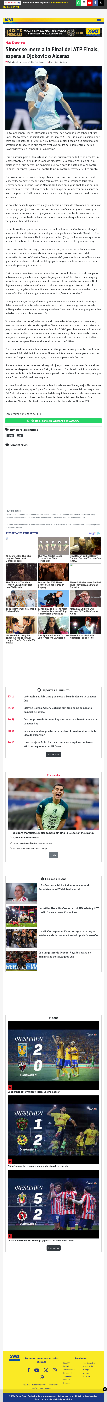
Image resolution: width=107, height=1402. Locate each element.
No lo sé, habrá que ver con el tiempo (30, 848)
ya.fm (34, 1388)
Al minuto (87, 1376)
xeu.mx (26, 1384)
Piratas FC (67, 1373)
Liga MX (66, 1363)
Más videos (53, 1248)
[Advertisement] (53, 480)
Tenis (10, 435)
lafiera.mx (53, 1384)
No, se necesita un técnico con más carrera (32, 842)
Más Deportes (89, 1363)
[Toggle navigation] (99, 21)
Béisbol (66, 1383)
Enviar (53, 855)
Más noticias (53, 754)
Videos (86, 1373)
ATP (19, 435)
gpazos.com (45, 1388)
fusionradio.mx (39, 1384)
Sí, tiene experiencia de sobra (26, 837)
